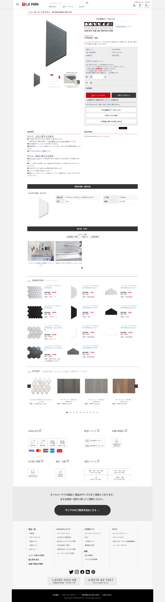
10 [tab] (98, 413)
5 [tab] (81, 413)
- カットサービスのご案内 (65, 553)
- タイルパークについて (92, 533)
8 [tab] (91, 413)
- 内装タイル (33, 541)
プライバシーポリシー (69, 595)
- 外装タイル (33, 545)
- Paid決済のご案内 (63, 545)
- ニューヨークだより (119, 545)
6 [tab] (84, 413)
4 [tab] (77, 413)
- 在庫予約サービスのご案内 (66, 549)
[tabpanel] (54, 43)
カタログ (148, 2)
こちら (107, 104)
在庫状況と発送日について (94, 61)
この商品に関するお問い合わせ (111, 121)
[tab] (36, 80)
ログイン (108, 100)
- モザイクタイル (34, 537)
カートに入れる (99, 95)
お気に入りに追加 (111, 115)
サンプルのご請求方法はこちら (82, 510)
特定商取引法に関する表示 (91, 595)
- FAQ (86, 537)
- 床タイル (32, 549)
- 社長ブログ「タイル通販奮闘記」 (124, 541)
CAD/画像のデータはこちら (105, 19)
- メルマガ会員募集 (90, 559)
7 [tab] (87, 413)
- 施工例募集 (88, 555)
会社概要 (56, 595)
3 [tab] (74, 413)
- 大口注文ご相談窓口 (63, 537)
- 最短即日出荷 (89, 545)
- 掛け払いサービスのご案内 (66, 541)
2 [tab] (71, 413)
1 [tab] (82, 268)
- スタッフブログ (118, 537)
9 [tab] (94, 413)
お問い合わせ (138, 2)
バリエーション (91, 67)
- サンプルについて (63, 533)
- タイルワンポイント (119, 533)
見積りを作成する (124, 95)
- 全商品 (31, 533)
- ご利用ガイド (89, 541)
